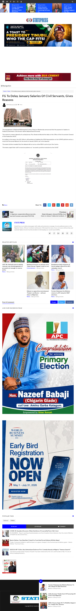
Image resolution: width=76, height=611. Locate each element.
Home (4, 91)
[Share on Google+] (53, 205)
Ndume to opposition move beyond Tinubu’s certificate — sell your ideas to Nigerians (38, 292)
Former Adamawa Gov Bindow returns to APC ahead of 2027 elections (61, 585)
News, (21, 104)
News (9, 91)
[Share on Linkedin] (58, 205)
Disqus (62, 302)
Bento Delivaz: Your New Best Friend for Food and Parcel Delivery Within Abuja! (35, 540)
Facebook (69, 302)
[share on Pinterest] (62, 205)
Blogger (54, 302)
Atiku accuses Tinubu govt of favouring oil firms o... (18, 9)
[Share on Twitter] (49, 205)
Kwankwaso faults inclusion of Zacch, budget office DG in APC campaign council (60, 266)
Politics (13, 520)
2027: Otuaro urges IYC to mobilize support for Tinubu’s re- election (62, 603)
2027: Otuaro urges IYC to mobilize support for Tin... (43, 9)
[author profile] (4, 106)
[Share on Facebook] (44, 205)
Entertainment (31, 268)
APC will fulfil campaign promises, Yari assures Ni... (68, 9)
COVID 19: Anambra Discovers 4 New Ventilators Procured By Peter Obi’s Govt (34, 531)
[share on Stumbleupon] (67, 205)
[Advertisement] (38, 60)
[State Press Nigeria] (38, 19)
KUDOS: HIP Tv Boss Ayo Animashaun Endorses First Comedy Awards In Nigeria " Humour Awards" (40, 549)
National (6, 520)
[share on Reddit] (71, 205)
